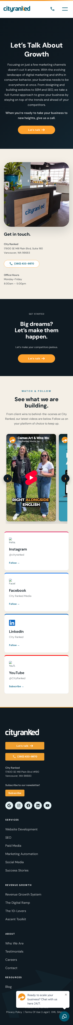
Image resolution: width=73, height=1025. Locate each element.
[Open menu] (64, 9)
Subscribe (14, 793)
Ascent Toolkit (15, 919)
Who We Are (14, 943)
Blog (8, 987)
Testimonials (14, 951)
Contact (11, 968)
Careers (11, 960)
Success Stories (17, 870)
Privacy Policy (14, 1012)
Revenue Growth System (23, 894)
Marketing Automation (21, 854)
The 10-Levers (15, 911)
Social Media (14, 862)
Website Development (21, 829)
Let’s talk (34, 129)
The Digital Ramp (17, 903)
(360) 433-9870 (52, 9)
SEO (8, 837)
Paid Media (13, 846)
